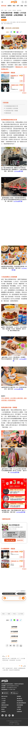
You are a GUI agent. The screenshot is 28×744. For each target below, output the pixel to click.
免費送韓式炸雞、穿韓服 (11, 110)
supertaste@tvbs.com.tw (12, 685)
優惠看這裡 (8, 113)
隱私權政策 (19, 698)
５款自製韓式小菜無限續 (11, 108)
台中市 (9, 10)
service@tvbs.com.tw (11, 687)
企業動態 (3, 703)
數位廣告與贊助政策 (21, 703)
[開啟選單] (2, 2)
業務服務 (19, 696)
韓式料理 (19, 10)
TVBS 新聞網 (16, 724)
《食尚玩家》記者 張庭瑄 (12, 28)
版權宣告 (3, 711)
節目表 (2, 709)
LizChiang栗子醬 (18, 171)
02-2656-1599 (11, 689)
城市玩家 (3, 6)
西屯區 (14, 10)
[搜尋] (23, 2)
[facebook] (2, 715)
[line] (9, 715)
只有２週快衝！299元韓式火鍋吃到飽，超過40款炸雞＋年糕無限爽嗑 (14, 399)
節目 (14, 6)
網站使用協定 (20, 700)
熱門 (18, 6)
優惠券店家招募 (4, 705)
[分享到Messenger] (17, 32)
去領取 (21, 81)
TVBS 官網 (11, 724)
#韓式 (3, 614)
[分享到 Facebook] (11, 32)
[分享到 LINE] (14, 32)
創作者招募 (3, 707)
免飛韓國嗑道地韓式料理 (11, 106)
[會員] (26, 2)
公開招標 (19, 707)
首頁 (2, 10)
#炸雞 (14, 614)
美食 (22, 6)
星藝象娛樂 (19, 711)
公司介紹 (3, 698)
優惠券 (9, 6)
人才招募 (3, 700)
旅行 (25, 6)
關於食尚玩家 (4, 696)
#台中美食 (20, 614)
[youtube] (6, 715)
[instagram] (13, 715)
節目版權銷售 (20, 705)
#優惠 (8, 614)
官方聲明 (19, 709)
